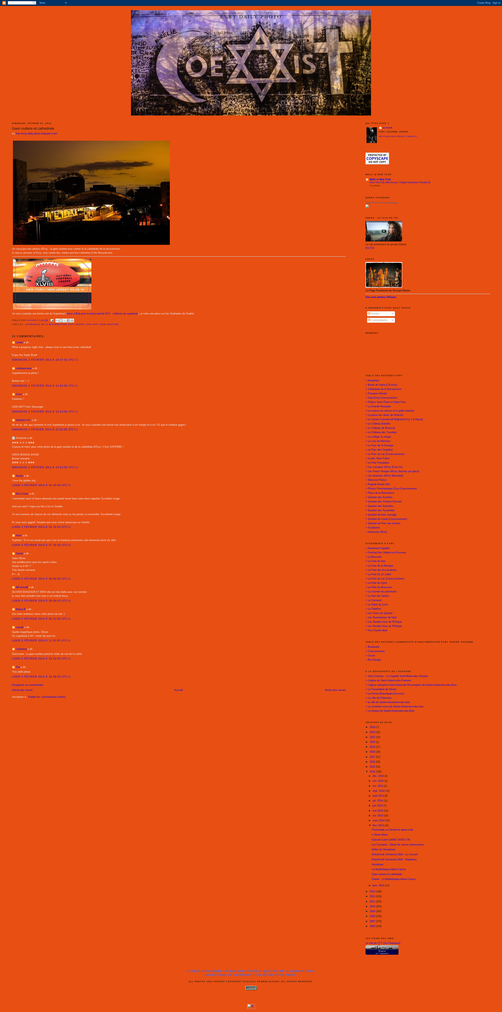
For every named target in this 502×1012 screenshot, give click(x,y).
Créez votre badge (388, 202)
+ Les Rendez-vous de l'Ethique (384, 621)
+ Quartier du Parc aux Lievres (383, 523)
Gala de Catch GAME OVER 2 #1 (391, 839)
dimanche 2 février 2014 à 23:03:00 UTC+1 (45, 467)
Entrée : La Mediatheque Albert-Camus (394, 879)
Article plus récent (22, 690)
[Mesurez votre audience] (251, 1008)
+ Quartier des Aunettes (379, 497)
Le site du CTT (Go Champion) (383, 943)
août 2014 (379, 795)
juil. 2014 (378, 800)
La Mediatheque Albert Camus (389, 869)
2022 (373, 737)
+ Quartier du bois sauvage (381, 514)
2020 (373, 742)
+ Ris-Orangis (373, 660)
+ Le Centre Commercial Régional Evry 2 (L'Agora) (394, 419)
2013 (373, 891)
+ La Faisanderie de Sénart (381, 689)
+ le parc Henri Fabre (377, 458)
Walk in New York (380, 179)
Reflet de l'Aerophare (383, 849)
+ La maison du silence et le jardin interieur (390, 410)
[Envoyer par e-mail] (57, 320)
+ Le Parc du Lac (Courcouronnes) (385, 454)
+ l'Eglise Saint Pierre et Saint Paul (386, 402)
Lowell (19, 342)
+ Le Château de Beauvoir (380, 428)
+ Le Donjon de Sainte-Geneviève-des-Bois (390, 711)
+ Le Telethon (373, 609)
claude (19, 627)
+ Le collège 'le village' (378, 436)
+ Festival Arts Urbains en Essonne (386, 552)
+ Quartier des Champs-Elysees (384, 501)
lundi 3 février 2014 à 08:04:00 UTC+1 (41, 579)
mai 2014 (378, 810)
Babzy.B (20, 609)
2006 (373, 926)
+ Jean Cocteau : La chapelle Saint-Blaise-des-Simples (397, 676)
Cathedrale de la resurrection (46, 324)
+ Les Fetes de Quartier (379, 613)
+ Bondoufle (372, 647)
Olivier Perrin (372, 202)
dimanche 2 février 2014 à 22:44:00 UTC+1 (45, 411)
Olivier (387, 128)
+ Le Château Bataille (378, 423)
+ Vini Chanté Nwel (376, 630)
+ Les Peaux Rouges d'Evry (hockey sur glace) (392, 471)
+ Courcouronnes (375, 651)
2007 (373, 921)
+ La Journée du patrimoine (381, 591)
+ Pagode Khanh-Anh (378, 484)
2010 (373, 906)
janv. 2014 (379, 885)
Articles (374, 313)
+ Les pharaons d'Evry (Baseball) (384, 475)
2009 (373, 911)
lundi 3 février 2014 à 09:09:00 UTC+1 (41, 600)
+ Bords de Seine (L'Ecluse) (381, 384)
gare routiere (109, 324)
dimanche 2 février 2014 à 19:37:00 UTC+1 (45, 360)
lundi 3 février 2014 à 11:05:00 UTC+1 (41, 640)
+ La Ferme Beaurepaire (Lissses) (385, 693)
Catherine (21, 649)
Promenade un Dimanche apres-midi (392, 829)
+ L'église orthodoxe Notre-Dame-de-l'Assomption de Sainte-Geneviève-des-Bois (411, 685)
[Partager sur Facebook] (68, 320)
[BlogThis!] (61, 320)
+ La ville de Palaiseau (378, 698)
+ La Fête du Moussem (379, 587)
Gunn (19, 394)
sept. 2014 (379, 791)
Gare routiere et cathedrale (387, 874)
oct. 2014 (378, 786)
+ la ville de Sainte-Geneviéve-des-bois (388, 702)
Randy (19, 476)
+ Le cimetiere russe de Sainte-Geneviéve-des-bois (395, 706)
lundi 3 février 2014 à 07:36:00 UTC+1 (41, 545)
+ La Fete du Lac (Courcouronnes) (385, 578)
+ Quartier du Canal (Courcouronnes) (386, 519)
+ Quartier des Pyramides (380, 510)
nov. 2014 (378, 781)
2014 (373, 771)
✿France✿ (22, 587)
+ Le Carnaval (373, 600)
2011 (373, 901)
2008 (373, 916)
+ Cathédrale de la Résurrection (383, 389)
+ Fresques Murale (376, 393)
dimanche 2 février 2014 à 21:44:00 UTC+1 (45, 385)
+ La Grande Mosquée (378, 406)
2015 (373, 766)
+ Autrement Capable (377, 548)
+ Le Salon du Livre (377, 604)
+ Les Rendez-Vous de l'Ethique (384, 626)
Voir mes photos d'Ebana (381, 297)
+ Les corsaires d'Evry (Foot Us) (384, 467)
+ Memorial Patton (376, 480)
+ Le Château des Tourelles (381, 432)
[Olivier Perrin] (367, 207)
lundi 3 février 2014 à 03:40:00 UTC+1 (41, 485)
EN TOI (370, 248)
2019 (373, 747)
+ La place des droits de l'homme (384, 415)
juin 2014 (378, 805)
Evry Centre (76, 324)
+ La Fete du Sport (376, 583)
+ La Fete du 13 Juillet (378, 574)
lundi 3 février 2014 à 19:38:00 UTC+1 (41, 676)
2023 (373, 732)
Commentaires (378, 320)
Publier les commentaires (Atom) (46, 697)
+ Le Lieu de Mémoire (378, 441)
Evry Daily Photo (251, 16)
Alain (19, 535)
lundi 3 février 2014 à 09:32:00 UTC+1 (41, 619)
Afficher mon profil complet (398, 136)
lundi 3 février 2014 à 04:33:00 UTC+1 (41, 527)
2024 (373, 727)
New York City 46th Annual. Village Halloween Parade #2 (400, 182)
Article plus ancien (335, 690)
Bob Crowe (22, 493)
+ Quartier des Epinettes (379, 506)
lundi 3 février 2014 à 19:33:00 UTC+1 (41, 658)
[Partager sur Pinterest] (72, 320)
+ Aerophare (372, 380)
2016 (373, 762)
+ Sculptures (373, 527)
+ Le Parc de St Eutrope (379, 445)
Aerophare (377, 864)
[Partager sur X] (65, 320)
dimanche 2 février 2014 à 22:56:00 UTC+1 (45, 429)
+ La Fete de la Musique (379, 565)
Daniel (19, 553)
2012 (373, 896)
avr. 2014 (378, 815)
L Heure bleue (379, 834)
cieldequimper (24, 368)
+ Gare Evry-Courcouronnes (381, 397)
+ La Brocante (374, 557)
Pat (18, 667)
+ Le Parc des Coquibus (379, 449)
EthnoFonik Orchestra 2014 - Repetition (394, 859)
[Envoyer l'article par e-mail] (52, 320)
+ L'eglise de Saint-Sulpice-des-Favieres (388, 680)
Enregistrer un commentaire (27, 685)
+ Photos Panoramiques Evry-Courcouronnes (391, 488)
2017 (373, 757)
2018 (373, 752)
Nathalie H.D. (23, 420)
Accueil (178, 690)
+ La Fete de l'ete (375, 561)
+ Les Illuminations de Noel (381, 617)
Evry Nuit (92, 324)
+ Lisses (370, 655)
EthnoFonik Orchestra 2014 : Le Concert (395, 854)
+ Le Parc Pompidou (377, 462)
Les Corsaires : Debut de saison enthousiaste (398, 844)
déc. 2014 (379, 776)
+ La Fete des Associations (381, 570)
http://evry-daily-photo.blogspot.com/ (36, 133)
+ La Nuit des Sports (377, 596)
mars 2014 (379, 820)
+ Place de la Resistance (380, 493)
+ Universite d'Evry (376, 532)
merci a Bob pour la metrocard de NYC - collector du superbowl (102, 313)
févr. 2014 (379, 825)
